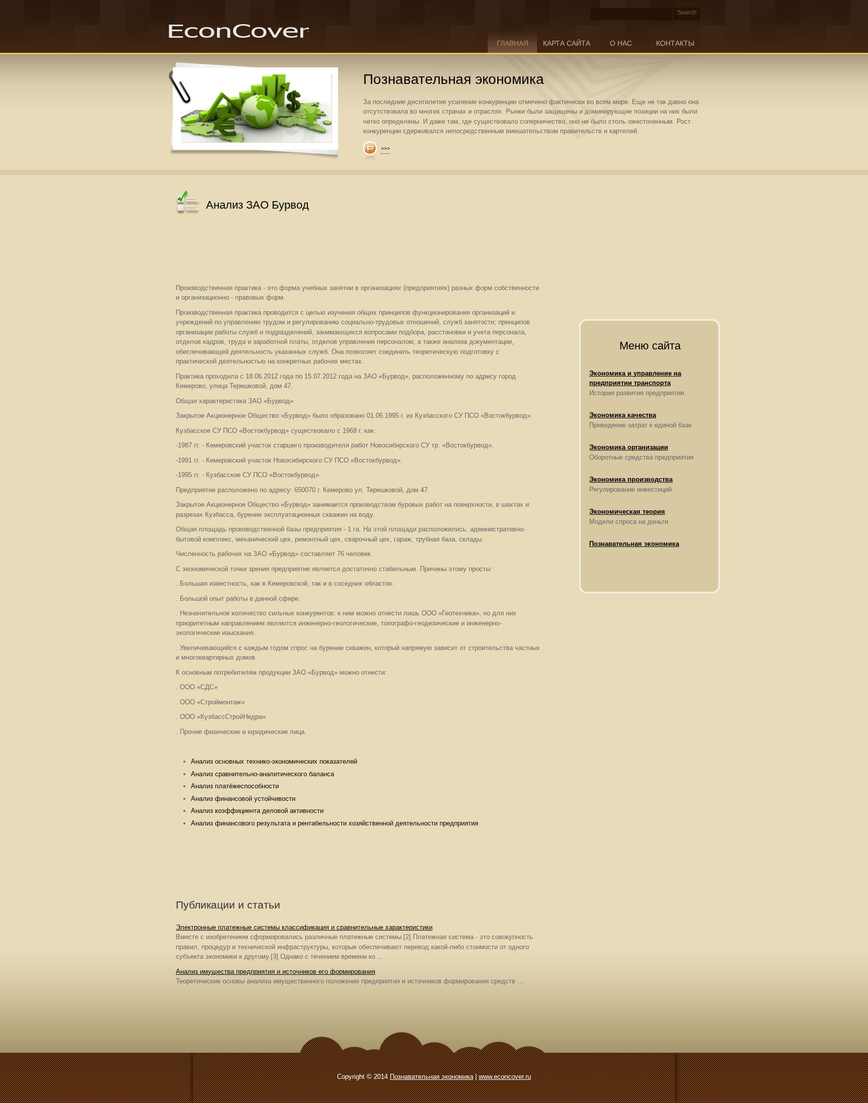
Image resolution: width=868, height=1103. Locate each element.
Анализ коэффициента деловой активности (257, 810)
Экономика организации (628, 447)
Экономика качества (622, 415)
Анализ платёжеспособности (235, 786)
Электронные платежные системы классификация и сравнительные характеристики (304, 927)
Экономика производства (631, 479)
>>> (385, 148)
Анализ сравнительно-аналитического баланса (262, 774)
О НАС (621, 43)
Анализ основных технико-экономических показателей (274, 761)
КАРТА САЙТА (566, 43)
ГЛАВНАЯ (512, 43)
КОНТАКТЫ (675, 43)
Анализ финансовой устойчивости (243, 798)
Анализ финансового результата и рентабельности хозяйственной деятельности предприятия (334, 823)
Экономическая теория (627, 511)
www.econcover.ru (505, 1076)
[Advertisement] (358, 250)
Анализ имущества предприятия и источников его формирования (275, 971)
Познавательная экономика (634, 543)
